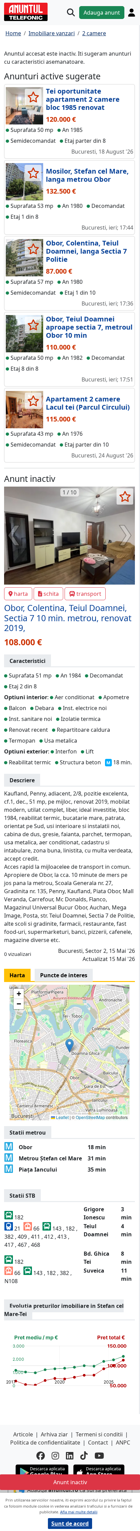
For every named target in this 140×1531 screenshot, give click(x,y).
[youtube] (99, 1455)
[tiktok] (84, 1455)
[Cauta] (71, 12)
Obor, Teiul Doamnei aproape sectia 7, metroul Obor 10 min (89, 327)
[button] (69, 1046)
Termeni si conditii (99, 1434)
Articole (23, 1434)
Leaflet (62, 1117)
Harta (17, 975)
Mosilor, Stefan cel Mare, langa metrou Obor (87, 175)
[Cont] (131, 12)
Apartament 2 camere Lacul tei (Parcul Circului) (88, 403)
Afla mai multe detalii (79, 1511)
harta (21, 593)
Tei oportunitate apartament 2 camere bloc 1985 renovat (83, 99)
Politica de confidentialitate (45, 1442)
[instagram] (55, 1455)
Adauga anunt (102, 12)
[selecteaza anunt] (33, 97)
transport (88, 593)
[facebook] (40, 1455)
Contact (98, 1442)
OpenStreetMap (90, 1117)
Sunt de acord (70, 1523)
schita (51, 593)
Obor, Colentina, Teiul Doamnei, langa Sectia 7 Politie (86, 251)
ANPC (123, 1442)
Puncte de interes (63, 975)
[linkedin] (69, 1455)
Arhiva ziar (54, 1434)
